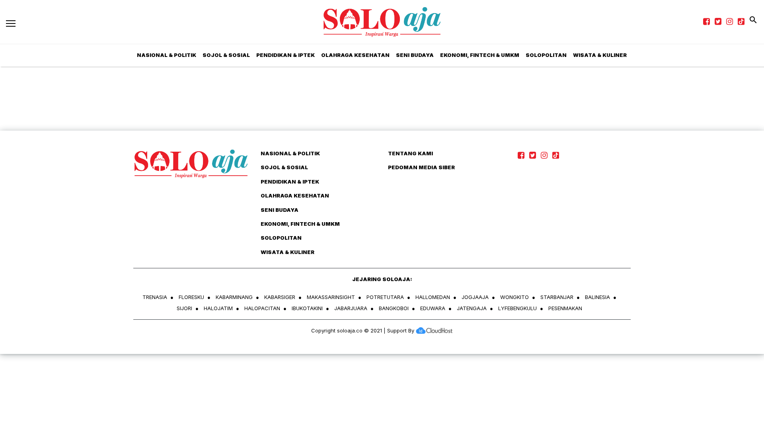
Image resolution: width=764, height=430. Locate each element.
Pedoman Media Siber (421, 167)
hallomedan (432, 297)
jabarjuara (350, 308)
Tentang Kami (410, 153)
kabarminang (234, 297)
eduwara (432, 308)
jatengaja (472, 308)
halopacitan (262, 308)
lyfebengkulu (517, 308)
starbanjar (556, 297)
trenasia (154, 297)
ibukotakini (307, 308)
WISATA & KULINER (600, 55)
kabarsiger (279, 297)
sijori (184, 308)
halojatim (218, 308)
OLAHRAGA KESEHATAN (355, 55)
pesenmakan (565, 308)
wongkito (514, 297)
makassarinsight (331, 297)
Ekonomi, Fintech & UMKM (479, 55)
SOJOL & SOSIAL (226, 55)
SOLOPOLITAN (546, 55)
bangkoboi (394, 308)
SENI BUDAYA (415, 55)
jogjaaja (475, 297)
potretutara (385, 297)
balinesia (597, 297)
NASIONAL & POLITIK (166, 55)
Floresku (191, 297)
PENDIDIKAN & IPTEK (285, 55)
